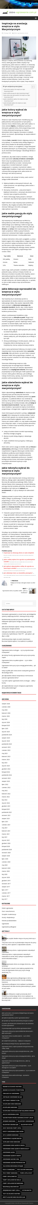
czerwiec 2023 (6, 750)
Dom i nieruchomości (8, 911)
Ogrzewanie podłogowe (9, 927)
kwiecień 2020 (6, 868)
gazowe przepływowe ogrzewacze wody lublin (18, 1118)
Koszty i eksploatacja (8, 917)
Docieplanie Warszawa (10, 1107)
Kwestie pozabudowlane (9, 920)
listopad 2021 (6, 809)
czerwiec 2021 (6, 825)
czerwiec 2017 (6, 893)
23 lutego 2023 (7, 33)
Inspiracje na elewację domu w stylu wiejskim (19, 553)
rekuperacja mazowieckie (11, 1187)
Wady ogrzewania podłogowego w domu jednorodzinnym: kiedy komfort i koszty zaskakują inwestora (17, 980)
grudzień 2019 (6, 880)
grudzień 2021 (6, 806)
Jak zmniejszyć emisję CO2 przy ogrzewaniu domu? (16, 1043)
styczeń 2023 (6, 766)
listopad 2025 (6, 725)
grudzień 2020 (6, 843)
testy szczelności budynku (11, 1194)
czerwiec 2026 (6, 707)
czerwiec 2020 (6, 862)
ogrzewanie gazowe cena (11, 1159)
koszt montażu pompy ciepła (12, 1128)
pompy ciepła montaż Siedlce (12, 1180)
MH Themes (30, 1203)
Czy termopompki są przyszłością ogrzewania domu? (16, 1028)
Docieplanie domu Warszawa (12, 1104)
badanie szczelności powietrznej (13, 1090)
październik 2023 (7, 744)
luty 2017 (4, 899)
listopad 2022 (6, 772)
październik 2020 (7, 849)
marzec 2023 (6, 759)
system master (26, 1190)
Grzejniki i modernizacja (9, 914)
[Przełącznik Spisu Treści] (32, 86)
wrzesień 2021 (6, 815)
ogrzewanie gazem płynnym (12, 1156)
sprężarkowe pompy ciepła (11, 1190)
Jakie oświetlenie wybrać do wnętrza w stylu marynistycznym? (16, 100)
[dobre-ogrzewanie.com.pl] (19, 8)
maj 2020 (4, 865)
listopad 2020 (6, 846)
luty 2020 (4, 874)
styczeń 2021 (6, 840)
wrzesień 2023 (6, 747)
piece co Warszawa (9, 1169)
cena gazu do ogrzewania (11, 1093)
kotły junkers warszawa (11, 1135)
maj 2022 (4, 790)
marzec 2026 (6, 716)
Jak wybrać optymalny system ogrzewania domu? (15, 1018)
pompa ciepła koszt (26, 1173)
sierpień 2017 (6, 887)
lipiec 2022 (5, 784)
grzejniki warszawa (9, 1121)
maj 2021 (4, 828)
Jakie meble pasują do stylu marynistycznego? (16, 93)
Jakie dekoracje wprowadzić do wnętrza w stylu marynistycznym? (17, 96)
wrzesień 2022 (6, 778)
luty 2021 (4, 837)
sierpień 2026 (6, 704)
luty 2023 (4, 763)
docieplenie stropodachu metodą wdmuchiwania (18, 1111)
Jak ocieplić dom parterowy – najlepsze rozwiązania (16, 1041)
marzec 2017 (6, 896)
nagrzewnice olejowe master (12, 1138)
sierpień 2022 (6, 781)
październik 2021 (7, 812)
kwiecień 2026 (6, 713)
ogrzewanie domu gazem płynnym (14, 1145)
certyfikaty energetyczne (11, 1100)
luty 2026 (4, 719)
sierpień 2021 (6, 818)
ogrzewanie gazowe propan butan (14, 1162)
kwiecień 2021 (6, 831)
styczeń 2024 (6, 741)
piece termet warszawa (10, 1173)
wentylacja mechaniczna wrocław (14, 1197)
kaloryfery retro (26, 1124)
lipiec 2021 (5, 821)
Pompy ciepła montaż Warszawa (13, 1183)
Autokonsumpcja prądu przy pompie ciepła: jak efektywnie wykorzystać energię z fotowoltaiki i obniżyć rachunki (18, 621)
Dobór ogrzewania (7, 908)
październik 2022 (7, 775)
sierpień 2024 (6, 738)
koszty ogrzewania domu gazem (13, 1131)
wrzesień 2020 (6, 852)
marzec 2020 (6, 871)
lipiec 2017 (5, 890)
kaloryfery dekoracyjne (10, 1124)
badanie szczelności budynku (12, 1086)
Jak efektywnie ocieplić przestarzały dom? (18, 994)
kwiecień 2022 (6, 794)
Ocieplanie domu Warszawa (11, 1142)
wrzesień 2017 (6, 883)
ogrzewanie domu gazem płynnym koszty (16, 1149)
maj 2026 (4, 710)
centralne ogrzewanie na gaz (12, 1097)
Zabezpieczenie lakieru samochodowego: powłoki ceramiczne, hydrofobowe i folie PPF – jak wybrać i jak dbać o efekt (18, 634)
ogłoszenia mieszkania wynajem (13, 1166)
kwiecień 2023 (6, 756)
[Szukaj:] (19, 603)
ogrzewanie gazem (9, 1152)
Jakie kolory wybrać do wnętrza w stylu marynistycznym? (14, 90)
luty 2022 (4, 800)
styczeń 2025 (6, 732)
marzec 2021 (6, 834)
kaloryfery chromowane (26, 1121)
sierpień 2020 (6, 856)
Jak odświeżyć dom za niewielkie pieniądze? (18, 573)
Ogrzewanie (5, 924)
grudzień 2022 (6, 769)
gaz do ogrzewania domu (11, 1114)
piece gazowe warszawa (24, 1169)
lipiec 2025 (5, 728)
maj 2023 (4, 753)
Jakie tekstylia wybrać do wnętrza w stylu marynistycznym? (15, 104)
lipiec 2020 (5, 859)
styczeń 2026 (6, 722)
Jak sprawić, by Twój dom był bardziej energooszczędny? (17, 1021)
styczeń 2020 (6, 877)
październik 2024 (7, 735)
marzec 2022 (6, 797)
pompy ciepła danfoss (10, 1176)
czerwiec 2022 (6, 787)
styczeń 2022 (6, 803)
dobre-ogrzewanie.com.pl (21, 33)
